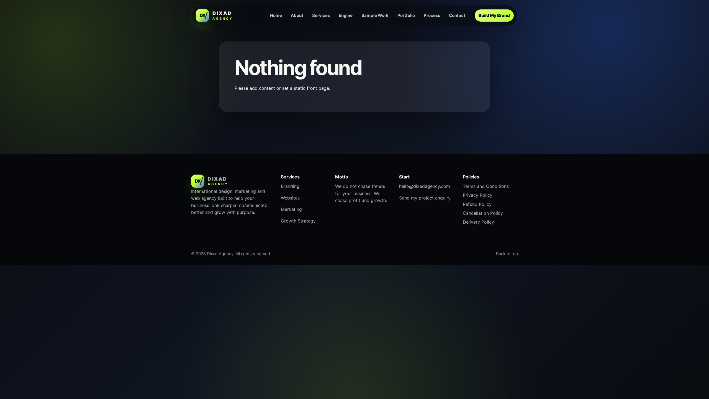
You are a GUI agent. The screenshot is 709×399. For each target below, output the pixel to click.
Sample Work (375, 15)
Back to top (507, 253)
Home (276, 15)
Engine (346, 15)
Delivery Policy (478, 222)
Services (321, 15)
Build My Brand (494, 15)
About (297, 15)
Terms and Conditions (486, 186)
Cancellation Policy (483, 213)
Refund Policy (477, 204)
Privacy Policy (477, 195)
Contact (457, 15)
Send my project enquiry (425, 198)
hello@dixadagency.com (424, 186)
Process (432, 15)
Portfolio (406, 15)
